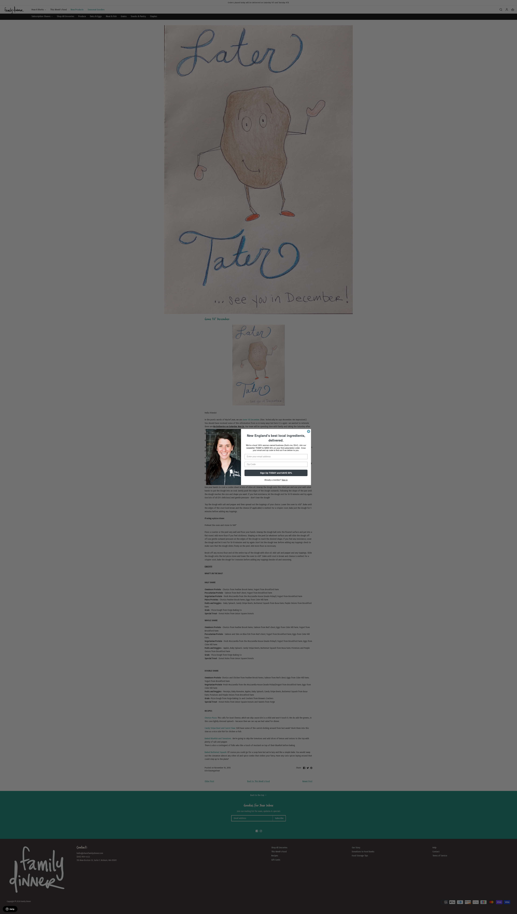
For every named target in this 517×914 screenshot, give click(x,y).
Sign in (285, 480)
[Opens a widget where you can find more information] (10, 909)
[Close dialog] (308, 431)
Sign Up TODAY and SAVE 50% (276, 472)
